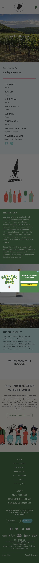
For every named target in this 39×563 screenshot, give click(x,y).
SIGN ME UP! (29, 284)
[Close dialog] (37, 271)
